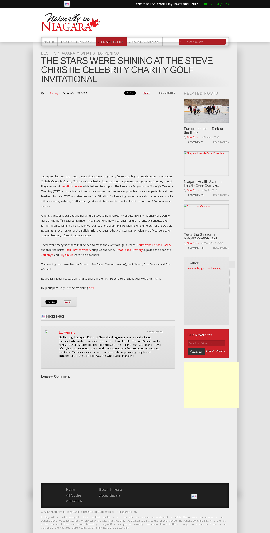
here (92, 288)
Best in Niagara (77, 41)
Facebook (44, 4)
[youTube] (231, 281)
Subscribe (196, 352)
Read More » (221, 142)
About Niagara (145, 41)
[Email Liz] (61, 362)
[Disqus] (108, 427)
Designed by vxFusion (226, 512)
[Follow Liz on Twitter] (67, 362)
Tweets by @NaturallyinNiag (204, 268)
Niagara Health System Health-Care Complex (203, 183)
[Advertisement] (211, 385)
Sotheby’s (47, 255)
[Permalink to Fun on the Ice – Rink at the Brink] (206, 111)
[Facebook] (231, 273)
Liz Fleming (51, 93)
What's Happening (99, 53)
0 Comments (167, 92)
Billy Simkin (66, 255)
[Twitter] (231, 265)
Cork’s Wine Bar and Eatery (154, 245)
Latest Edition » (215, 351)
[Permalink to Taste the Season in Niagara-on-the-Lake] (206, 216)
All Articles (111, 41)
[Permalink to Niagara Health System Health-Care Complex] (206, 163)
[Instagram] (231, 290)
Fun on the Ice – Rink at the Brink (203, 130)
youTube (59, 4)
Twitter (52, 4)
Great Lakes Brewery (129, 250)
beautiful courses (71, 186)
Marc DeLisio (193, 137)
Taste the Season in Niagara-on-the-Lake (200, 236)
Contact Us (74, 501)
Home (49, 41)
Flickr (67, 4)
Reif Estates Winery (78, 250)
